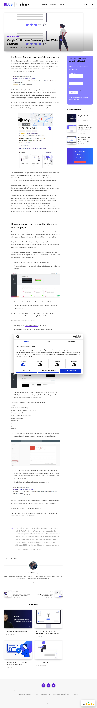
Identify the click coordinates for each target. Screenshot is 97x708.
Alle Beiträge (12, 691)
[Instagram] (48, 685)
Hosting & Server (42, 691)
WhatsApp (37, 508)
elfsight (32, 392)
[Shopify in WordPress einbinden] (18, 619)
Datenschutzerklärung (61, 694)
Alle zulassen (70, 370)
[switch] (40, 364)
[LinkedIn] (5, 65)
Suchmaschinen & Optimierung (28, 694)
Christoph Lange (13, 47)
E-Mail (29, 508)
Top (49, 703)
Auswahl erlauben (48, 370)
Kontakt (22, 691)
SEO (7, 558)
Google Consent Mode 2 (44, 662)
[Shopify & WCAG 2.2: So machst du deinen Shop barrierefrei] (18, 650)
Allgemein (31, 691)
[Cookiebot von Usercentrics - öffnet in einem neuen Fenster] (74, 336)
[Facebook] (5, 61)
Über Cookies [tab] (71, 341)
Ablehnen (26, 370)
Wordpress (14, 558)
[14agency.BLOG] (21, 4)
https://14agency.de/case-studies (28, 329)
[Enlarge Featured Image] (48, 32)
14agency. (50, 699)
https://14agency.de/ (31, 326)
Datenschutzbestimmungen (75, 90)
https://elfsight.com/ (21, 247)
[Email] (5, 69)
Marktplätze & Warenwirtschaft (61, 691)
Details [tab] (48, 341)
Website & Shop (46, 694)
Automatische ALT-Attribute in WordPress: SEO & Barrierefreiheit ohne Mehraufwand (85, 128)
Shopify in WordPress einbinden (16, 631)
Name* (70, 80)
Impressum (75, 694)
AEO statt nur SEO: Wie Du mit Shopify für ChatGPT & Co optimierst (85, 139)
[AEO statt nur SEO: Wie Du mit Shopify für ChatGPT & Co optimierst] (48, 619)
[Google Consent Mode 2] (48, 650)
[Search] (91, 4)
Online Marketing (13, 36)
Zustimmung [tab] (25, 341)
